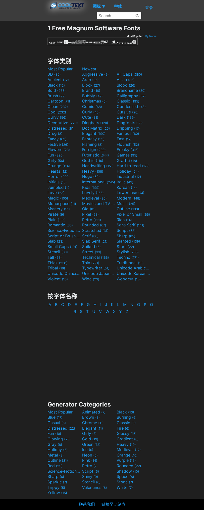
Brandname (131, 90)
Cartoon (59, 101)
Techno (128, 257)
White (125, 487)
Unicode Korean (133, 273)
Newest (89, 68)
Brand (91, 90)
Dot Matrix (96, 128)
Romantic (60, 224)
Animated (93, 411)
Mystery (59, 208)
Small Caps (62, 246)
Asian (126, 79)
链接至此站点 (113, 504)
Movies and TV (98, 203)
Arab (90, 79)
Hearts (57, 171)
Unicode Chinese (64, 273)
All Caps (129, 74)
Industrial (129, 176)
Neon (90, 455)
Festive (58, 144)
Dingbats (95, 122)
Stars (125, 246)
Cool (57, 111)
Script (126, 230)
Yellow (57, 492)
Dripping (128, 128)
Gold (90, 438)
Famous (128, 133)
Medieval (94, 198)
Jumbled (59, 187)
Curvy (57, 117)
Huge (91, 176)
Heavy (92, 171)
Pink (89, 460)
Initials (57, 181)
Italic (125, 181)
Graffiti (127, 160)
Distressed (61, 128)
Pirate (56, 214)
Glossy (127, 433)
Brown (91, 417)
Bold (57, 90)
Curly (91, 111)
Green (91, 444)
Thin (90, 262)
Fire (123, 428)
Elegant (93, 133)
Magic (58, 198)
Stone (125, 481)
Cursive (128, 111)
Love (56, 192)
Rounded (94, 224)
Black (56, 85)
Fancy (57, 138)
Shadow (128, 471)
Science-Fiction (64, 230)
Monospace (62, 203)
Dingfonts (130, 122)
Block (91, 85)
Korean (127, 187)
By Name (150, 36)
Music (126, 203)
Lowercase (130, 192)
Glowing (59, 438)
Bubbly (92, 95)
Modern (128, 198)
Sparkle (57, 481)
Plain (57, 219)
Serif (90, 235)
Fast (124, 138)
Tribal (56, 267)
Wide (90, 278)
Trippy (56, 487)
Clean (58, 106)
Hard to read (133, 165)
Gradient (128, 438)
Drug (55, 133)
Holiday (128, 171)
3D (54, 74)
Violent (58, 278)
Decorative (63, 122)
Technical (95, 257)
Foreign (94, 149)
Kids (91, 187)
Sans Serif (130, 224)
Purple (126, 460)
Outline (128, 208)
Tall (55, 257)
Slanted (128, 241)
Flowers (59, 149)
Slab (55, 241)
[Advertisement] (24, 99)
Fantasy (93, 138)
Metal (56, 455)
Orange (127, 455)
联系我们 (87, 504)
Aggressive (95, 74)
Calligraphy (131, 95)
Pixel (90, 214)
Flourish (128, 144)
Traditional (130, 262)
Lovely (93, 192)
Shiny (90, 476)
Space (125, 476)
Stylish (128, 251)
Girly (56, 160)
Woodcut (129, 278)
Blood (126, 85)
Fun (56, 155)
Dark (126, 117)
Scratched (95, 230)
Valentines (94, 487)
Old (89, 208)
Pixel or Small (133, 214)
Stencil (58, 251)
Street (91, 251)
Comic (92, 106)
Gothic (92, 160)
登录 (149, 7)
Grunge (59, 165)
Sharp (126, 235)
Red (55, 465)
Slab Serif (94, 241)
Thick (57, 262)
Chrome (93, 422)
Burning (127, 417)
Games (127, 155)
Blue (55, 417)
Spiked (91, 246)
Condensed (131, 106)
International (98, 181)
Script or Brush (64, 235)
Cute (90, 117)
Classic (128, 101)
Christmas (94, 101)
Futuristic (95, 155)
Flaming (92, 144)
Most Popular (60, 68)
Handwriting (98, 165)
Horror (59, 176)
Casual (57, 422)
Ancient (58, 79)
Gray (55, 444)
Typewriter (95, 267)
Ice (87, 449)
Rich (124, 219)
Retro (91, 219)
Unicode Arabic (133, 267)
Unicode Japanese (98, 273)
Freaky (128, 149)
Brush (57, 95)
